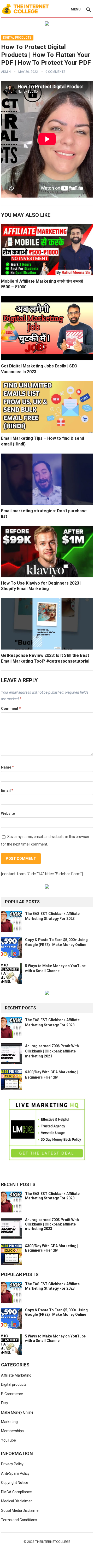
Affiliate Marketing (16, 1375)
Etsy (4, 1403)
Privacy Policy (12, 1464)
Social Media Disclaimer (20, 1510)
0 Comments (55, 72)
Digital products (17, 37)
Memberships (12, 1431)
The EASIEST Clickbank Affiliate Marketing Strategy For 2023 (52, 1196)
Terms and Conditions (19, 1520)
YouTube (8, 1440)
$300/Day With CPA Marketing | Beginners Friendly (51, 1248)
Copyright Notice (14, 1482)
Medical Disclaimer (16, 1501)
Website (8, 813)
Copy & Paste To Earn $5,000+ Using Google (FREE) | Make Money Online (56, 1312)
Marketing (9, 1422)
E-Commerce (12, 1394)
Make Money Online (17, 1412)
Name (7, 767)
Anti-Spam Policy (15, 1473)
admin (6, 72)
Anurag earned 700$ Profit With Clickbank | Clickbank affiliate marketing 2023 (52, 1051)
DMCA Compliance (16, 1492)
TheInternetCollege (52, 1542)
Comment (11, 708)
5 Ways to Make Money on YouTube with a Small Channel (55, 1338)
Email (7, 790)
